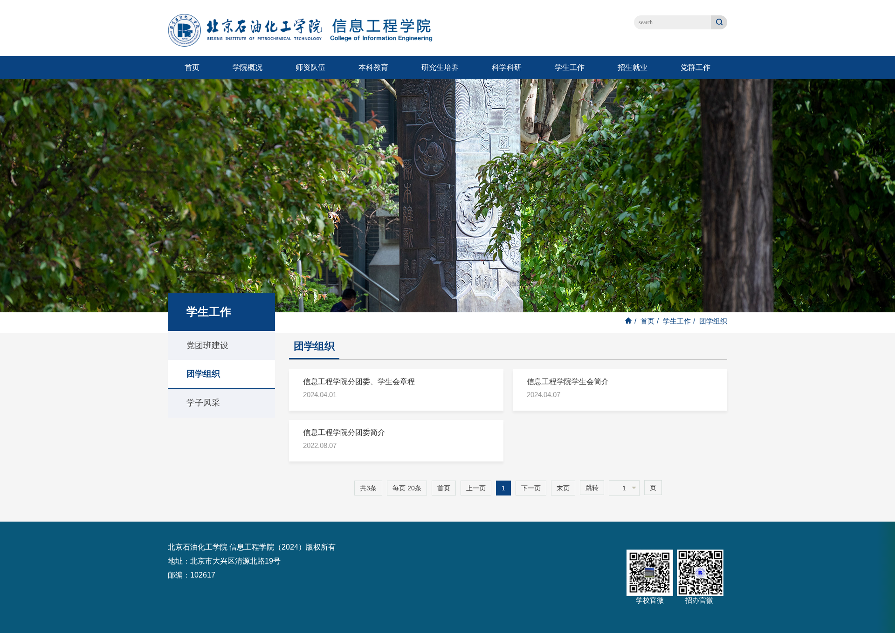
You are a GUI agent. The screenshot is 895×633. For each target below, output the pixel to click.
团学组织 (203, 373)
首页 (192, 67)
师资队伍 (310, 67)
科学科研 (507, 67)
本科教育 (373, 67)
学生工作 (570, 67)
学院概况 (247, 67)
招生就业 (632, 67)
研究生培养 (440, 67)
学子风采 (203, 402)
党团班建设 (207, 345)
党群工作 (695, 67)
